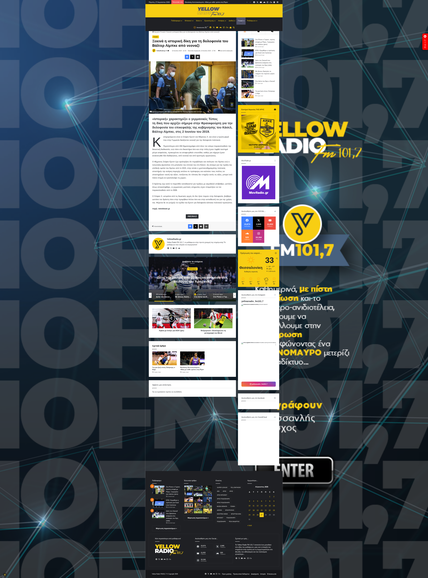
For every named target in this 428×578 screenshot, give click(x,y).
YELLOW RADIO (235, 487)
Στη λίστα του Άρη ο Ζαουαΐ (265, 81)
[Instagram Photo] (260, 323)
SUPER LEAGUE (222, 487)
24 (249, 515)
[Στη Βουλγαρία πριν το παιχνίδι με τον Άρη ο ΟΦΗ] (188, 505)
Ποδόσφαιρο (175, 21)
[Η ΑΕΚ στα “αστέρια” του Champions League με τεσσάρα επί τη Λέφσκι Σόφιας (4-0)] (207, 505)
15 (270, 506)
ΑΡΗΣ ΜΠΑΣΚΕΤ (222, 495)
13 (261, 506)
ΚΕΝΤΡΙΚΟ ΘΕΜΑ (222, 514)
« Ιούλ (249, 525)
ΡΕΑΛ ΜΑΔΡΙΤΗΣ (234, 521)
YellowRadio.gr (161, 51)
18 (253, 510)
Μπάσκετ (188, 21)
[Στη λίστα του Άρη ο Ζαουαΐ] (247, 84)
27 (261, 515)
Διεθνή (231, 21)
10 (249, 506)
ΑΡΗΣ (224, 491)
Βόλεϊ (198, 21)
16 (274, 506)
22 (270, 510)
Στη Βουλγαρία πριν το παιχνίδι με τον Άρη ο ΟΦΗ (203, 2)
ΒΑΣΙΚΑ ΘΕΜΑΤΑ (222, 506)
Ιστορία (263, 574)
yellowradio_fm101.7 (252, 301)
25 (253, 515)
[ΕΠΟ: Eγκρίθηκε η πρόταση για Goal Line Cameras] (247, 53)
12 (257, 506)
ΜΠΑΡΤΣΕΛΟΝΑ (236, 514)
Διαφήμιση (255, 574)
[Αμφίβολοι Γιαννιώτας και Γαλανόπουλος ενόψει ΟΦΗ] (198, 511)
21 (266, 510)
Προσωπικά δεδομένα (241, 574)
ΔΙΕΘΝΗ (219, 510)
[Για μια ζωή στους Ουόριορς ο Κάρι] (164, 358)
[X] (171, 248)
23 (274, 510)
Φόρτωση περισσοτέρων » (166, 528)
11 (253, 506)
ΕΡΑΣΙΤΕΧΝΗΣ (229, 510)
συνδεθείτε (178, 392)
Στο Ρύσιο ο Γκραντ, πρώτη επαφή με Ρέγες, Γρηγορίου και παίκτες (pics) (265, 42)
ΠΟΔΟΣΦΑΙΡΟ (230, 518)
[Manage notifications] (5, 575)
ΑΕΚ (218, 491)
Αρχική (156, 32)
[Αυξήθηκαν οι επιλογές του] (207, 511)
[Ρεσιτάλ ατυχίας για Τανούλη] (188, 511)
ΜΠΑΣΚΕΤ (220, 518)
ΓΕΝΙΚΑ (232, 506)
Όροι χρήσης (226, 574)
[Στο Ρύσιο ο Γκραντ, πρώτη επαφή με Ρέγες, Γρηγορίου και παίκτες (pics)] (247, 42)
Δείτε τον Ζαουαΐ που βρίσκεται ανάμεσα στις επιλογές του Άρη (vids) (263, 62)
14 (266, 506)
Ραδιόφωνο (251, 21)
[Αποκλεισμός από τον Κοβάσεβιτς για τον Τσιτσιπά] (207, 499)
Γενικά (240, 21)
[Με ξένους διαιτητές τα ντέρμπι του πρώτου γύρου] (247, 74)
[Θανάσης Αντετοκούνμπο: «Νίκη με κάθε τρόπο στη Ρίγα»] (192, 358)
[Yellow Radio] (214, 11)
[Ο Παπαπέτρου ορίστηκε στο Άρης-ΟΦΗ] (207, 488)
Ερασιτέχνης (209, 21)
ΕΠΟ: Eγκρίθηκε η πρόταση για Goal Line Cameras (172, 502)
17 (249, 510)
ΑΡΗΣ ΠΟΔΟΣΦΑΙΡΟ (223, 499)
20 (261, 510)
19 (257, 510)
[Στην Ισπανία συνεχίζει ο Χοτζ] (198, 505)
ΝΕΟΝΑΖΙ (193, 216)
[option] (192, 279)
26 (257, 515)
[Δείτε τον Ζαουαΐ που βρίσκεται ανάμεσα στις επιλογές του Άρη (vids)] (247, 63)
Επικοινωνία (271, 574)
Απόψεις (221, 21)
